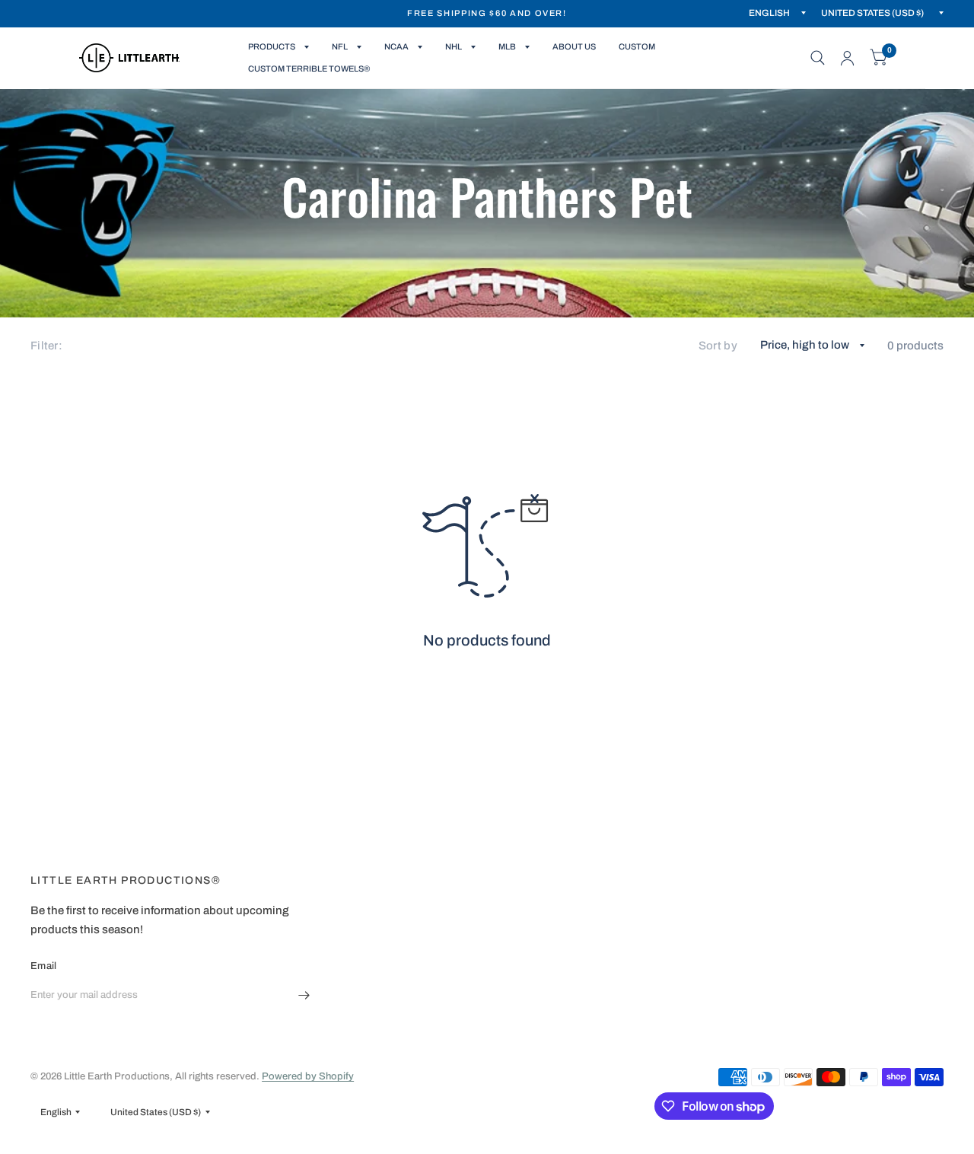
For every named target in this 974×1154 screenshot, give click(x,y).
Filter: (46, 346)
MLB (507, 46)
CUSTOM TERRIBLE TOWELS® (309, 68)
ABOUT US (574, 46)
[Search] (817, 57)
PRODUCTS (271, 46)
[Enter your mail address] (304, 995)
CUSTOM (637, 46)
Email (43, 966)
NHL (453, 46)
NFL (340, 46)
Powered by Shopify (308, 1076)
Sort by (718, 346)
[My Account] (847, 57)
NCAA (396, 46)
